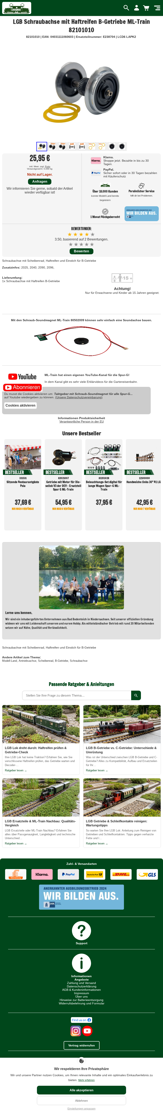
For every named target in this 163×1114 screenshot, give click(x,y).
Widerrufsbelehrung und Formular (81, 1003)
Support (81, 943)
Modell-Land (9, 660)
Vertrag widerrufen (81, 1045)
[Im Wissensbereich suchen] (136, 695)
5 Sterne (92, 244)
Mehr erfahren (86, 1080)
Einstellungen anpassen (81, 1108)
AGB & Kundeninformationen (81, 989)
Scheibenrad (45, 660)
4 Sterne (87, 244)
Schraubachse (78, 660)
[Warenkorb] (146, 8)
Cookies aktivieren (20, 405)
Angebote (81, 979)
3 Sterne (81, 244)
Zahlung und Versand (81, 982)
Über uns (81, 996)
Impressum (81, 993)
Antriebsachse (27, 660)
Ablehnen (81, 1100)
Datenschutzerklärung (81, 986)
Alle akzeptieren (81, 1090)
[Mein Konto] (136, 8)
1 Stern (71, 244)
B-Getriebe (61, 660)
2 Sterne (76, 244)
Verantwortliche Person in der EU (81, 421)
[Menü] (157, 8)
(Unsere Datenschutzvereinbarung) (79, 397)
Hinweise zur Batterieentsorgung (81, 999)
